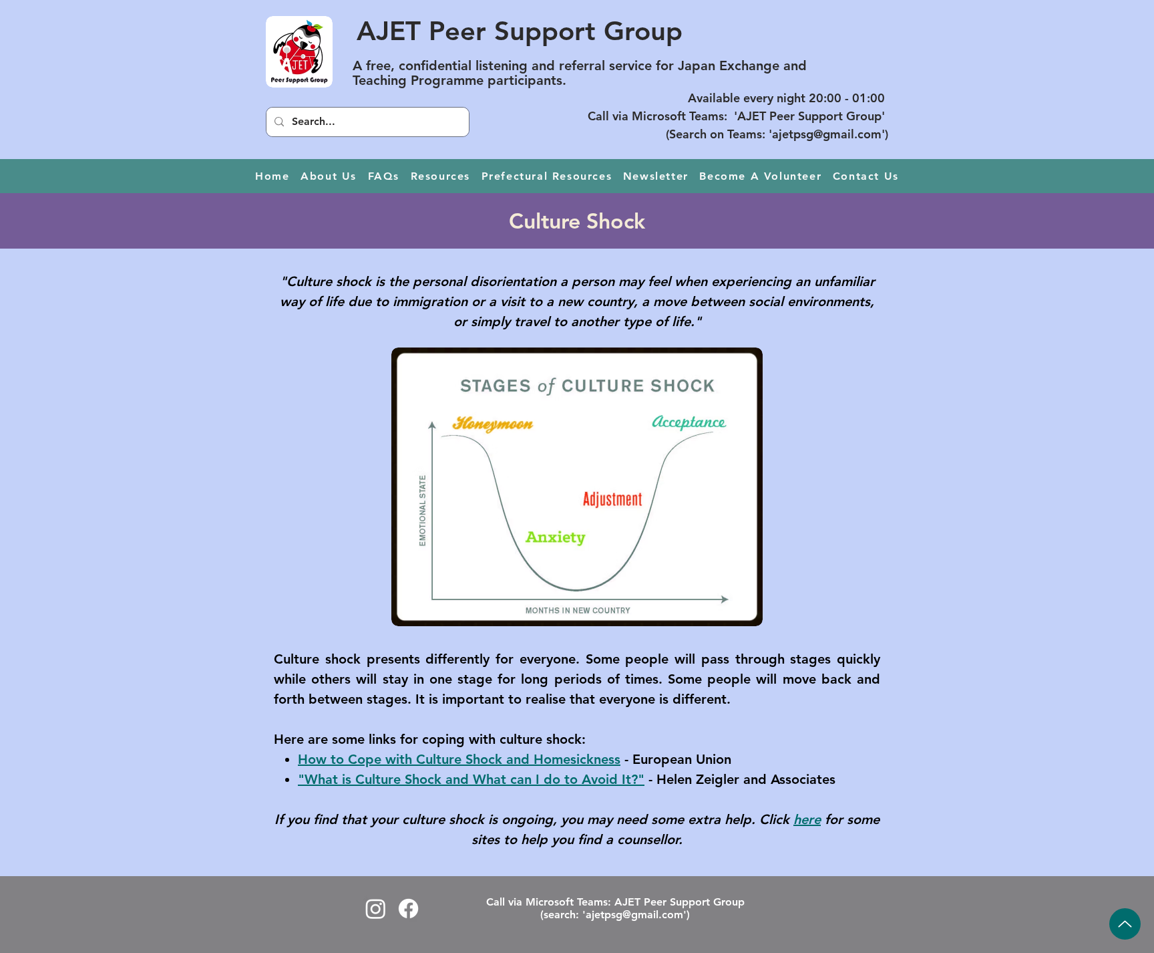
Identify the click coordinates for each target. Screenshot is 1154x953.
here (807, 819)
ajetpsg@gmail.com (827, 134)
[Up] (1125, 924)
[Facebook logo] (408, 909)
